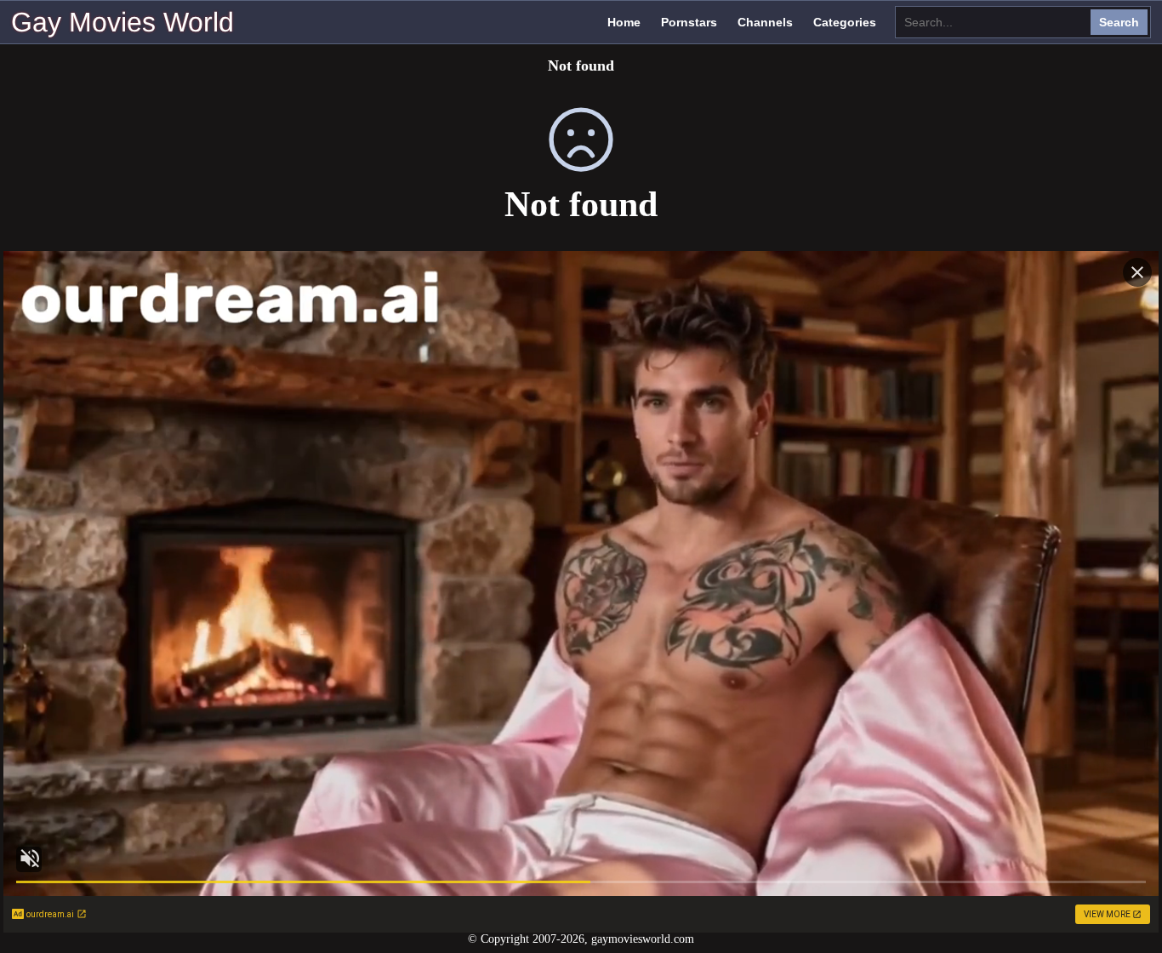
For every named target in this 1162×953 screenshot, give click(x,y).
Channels (765, 22)
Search (1119, 22)
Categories (844, 22)
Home (624, 22)
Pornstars (689, 22)
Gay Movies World (122, 22)
